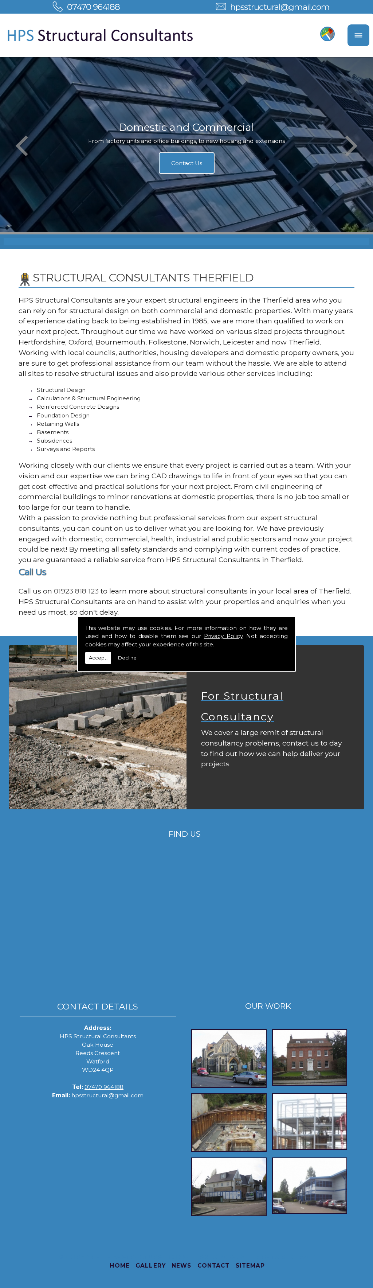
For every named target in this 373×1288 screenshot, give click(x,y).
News (181, 1265)
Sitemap (250, 1265)
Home (119, 1265)
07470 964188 (93, 6)
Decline (127, 658)
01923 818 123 (76, 591)
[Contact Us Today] (97, 727)
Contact (213, 1265)
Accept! (98, 658)
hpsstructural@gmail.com (280, 6)
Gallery (151, 1265)
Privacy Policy (223, 636)
